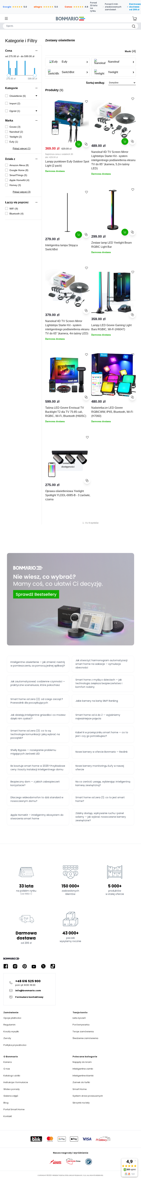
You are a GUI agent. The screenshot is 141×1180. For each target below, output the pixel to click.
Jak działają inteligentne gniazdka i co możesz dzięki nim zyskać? (38, 716)
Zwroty (7, 1038)
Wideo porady (11, 1089)
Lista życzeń (79, 1018)
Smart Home (80, 1089)
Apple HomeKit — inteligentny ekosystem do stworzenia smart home (36, 816)
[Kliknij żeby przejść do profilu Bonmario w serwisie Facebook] (5, 966)
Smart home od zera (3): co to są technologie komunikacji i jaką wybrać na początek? (35, 734)
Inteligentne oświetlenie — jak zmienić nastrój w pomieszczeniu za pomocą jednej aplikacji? (37, 663)
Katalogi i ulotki (11, 1075)
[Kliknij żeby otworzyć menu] (6, 18)
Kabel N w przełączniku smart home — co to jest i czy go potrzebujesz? (101, 734)
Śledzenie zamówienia (85, 1038)
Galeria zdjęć (10, 1095)
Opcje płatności (12, 1018)
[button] (90, 84)
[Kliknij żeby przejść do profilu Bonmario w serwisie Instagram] (15, 966)
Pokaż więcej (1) (22, 148)
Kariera (7, 1062)
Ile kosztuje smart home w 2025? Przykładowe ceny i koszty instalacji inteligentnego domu (37, 767)
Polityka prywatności (14, 1045)
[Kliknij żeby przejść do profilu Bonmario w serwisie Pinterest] (24, 966)
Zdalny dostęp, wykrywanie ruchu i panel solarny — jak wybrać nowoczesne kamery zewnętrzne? (100, 816)
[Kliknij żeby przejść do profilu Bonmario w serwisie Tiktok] (53, 966)
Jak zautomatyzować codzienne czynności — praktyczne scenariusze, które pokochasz (37, 683)
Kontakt (7, 1116)
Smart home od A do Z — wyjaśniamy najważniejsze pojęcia (97, 716)
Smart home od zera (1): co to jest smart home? (100, 799)
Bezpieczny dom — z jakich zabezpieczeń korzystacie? (35, 783)
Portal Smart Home (14, 1109)
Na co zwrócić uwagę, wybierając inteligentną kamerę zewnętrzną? (102, 783)
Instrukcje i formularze (15, 1082)
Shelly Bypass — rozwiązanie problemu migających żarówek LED (33, 751)
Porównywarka (81, 1024)
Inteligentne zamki (83, 1068)
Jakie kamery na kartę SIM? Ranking (96, 701)
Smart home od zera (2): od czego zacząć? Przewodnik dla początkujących (36, 700)
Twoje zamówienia (83, 1031)
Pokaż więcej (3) (22, 191)
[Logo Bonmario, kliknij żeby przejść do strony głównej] (70, 18)
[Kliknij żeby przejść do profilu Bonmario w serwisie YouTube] (34, 966)
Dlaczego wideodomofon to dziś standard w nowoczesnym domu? (36, 799)
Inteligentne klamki (83, 1075)
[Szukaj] (133, 26)
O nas (6, 1068)
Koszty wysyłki (11, 1031)
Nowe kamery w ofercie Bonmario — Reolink (101, 751)
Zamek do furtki (81, 1082)
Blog (5, 1102)
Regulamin (9, 1024)
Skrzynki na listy (81, 1102)
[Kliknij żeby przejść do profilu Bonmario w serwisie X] (43, 966)
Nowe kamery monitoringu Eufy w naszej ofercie (99, 767)
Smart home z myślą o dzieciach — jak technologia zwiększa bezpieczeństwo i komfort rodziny (98, 683)
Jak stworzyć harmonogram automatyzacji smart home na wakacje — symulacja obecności (101, 664)
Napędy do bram (82, 1062)
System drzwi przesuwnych (88, 1095)
